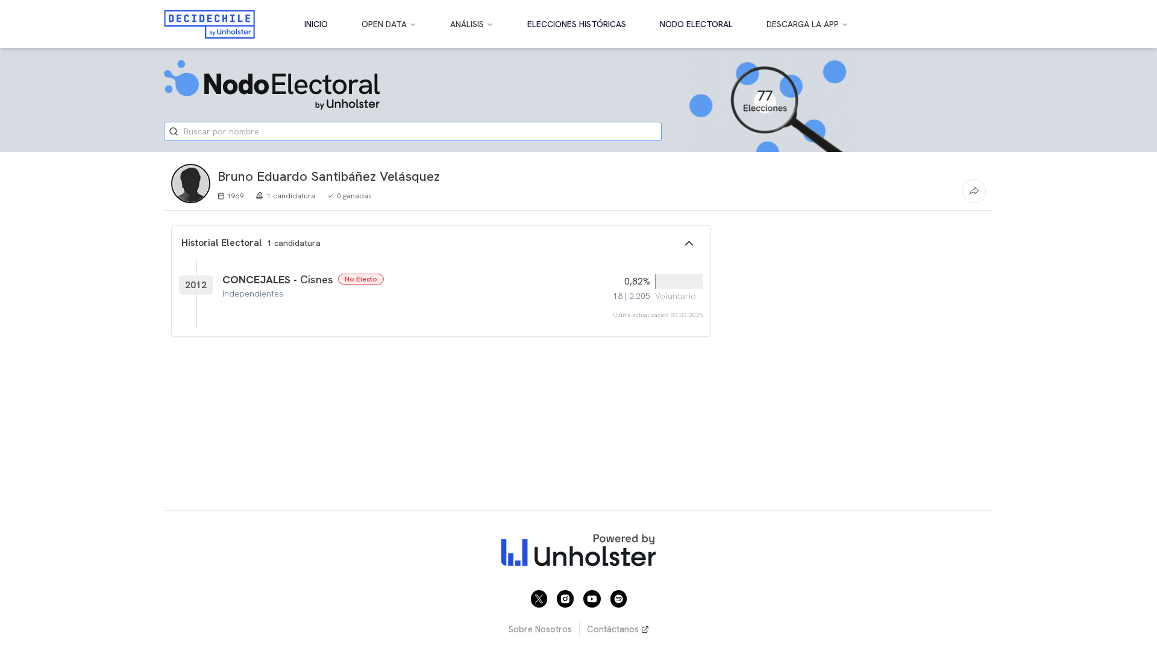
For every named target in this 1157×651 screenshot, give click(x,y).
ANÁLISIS (467, 24)
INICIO (316, 24)
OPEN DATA (384, 24)
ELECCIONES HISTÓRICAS (576, 24)
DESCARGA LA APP (803, 24)
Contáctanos (613, 629)
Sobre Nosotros (540, 629)
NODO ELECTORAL (696, 24)
